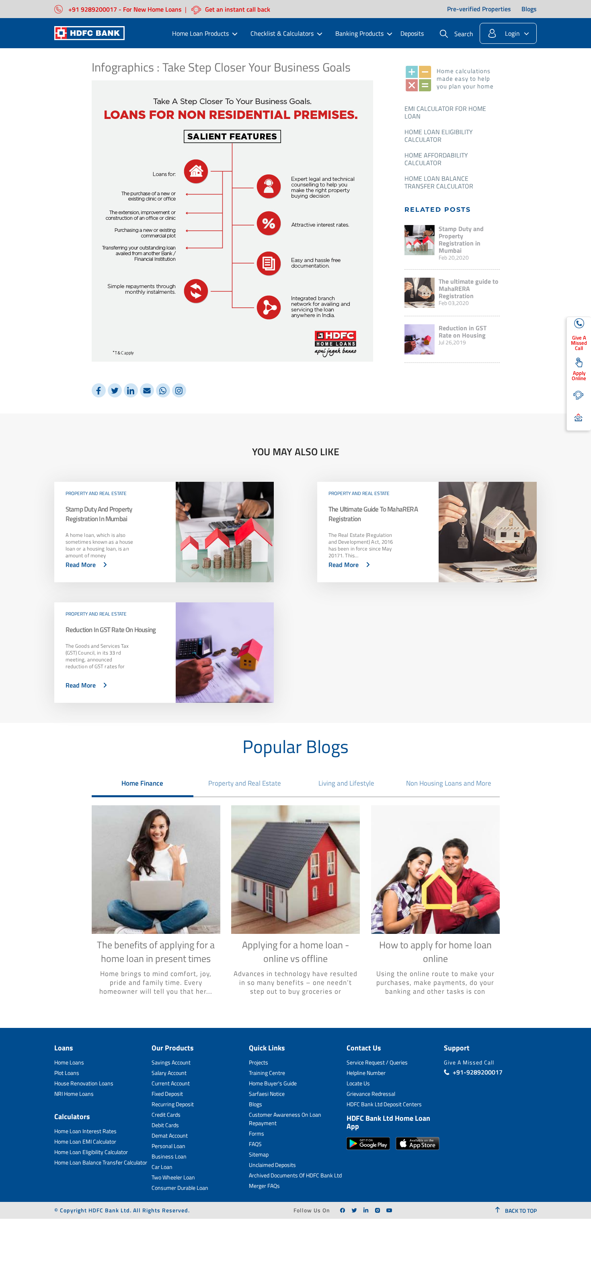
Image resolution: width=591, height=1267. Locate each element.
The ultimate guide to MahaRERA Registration (469, 288)
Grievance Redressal (371, 1093)
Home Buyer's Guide (273, 1083)
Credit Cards (166, 1114)
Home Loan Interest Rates (85, 1131)
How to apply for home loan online (435, 951)
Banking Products (359, 33)
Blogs (529, 9)
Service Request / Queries (377, 1062)
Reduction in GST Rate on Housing (462, 331)
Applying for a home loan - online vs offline (295, 951)
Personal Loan (168, 1146)
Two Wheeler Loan (173, 1177)
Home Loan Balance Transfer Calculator (438, 182)
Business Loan (169, 1156)
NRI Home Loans (74, 1093)
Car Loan (162, 1167)
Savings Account (171, 1062)
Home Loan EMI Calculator (85, 1141)
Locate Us (358, 1083)
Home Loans (69, 1062)
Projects (258, 1062)
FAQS (255, 1144)
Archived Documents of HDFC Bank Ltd (295, 1175)
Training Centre (267, 1072)
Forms (256, 1133)
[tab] (143, 783)
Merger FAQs (264, 1185)
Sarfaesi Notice (267, 1093)
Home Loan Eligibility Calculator (438, 135)
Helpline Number (366, 1072)
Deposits (412, 33)
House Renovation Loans (83, 1083)
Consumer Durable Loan (180, 1187)
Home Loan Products (200, 33)
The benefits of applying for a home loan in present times (156, 951)
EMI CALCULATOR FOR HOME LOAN (445, 112)
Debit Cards (165, 1125)
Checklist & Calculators (282, 33)
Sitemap (259, 1154)
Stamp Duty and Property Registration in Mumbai (461, 239)
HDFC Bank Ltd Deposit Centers (384, 1104)
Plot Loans (66, 1072)
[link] (342, 1210)
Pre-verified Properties (479, 9)
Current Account (171, 1083)
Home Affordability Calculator (436, 159)
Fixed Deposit (167, 1093)
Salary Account (169, 1072)
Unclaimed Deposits (272, 1165)
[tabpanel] (296, 904)
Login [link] (512, 33)
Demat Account (170, 1135)
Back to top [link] (520, 1210)
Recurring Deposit (173, 1104)
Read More (81, 564)
